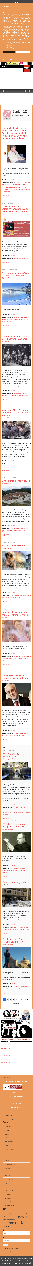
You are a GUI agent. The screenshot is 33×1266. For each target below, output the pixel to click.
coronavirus (15, 1211)
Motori (6, 1184)
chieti (9, 1211)
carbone (25, 392)
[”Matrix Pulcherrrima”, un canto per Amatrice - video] (16, 628)
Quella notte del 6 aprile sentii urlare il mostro (14, 937)
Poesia (6, 1169)
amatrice (17, 653)
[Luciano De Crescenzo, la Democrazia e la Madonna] (16, 691)
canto (23, 653)
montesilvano (10, 1214)
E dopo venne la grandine (15, 879)
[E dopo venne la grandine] (16, 894)
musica (16, 314)
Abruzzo (7, 1142)
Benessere (7, 1124)
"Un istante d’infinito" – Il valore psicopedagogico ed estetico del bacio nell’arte (15, 206)
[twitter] (17, 2)
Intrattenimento (9, 1203)
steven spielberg (23, 463)
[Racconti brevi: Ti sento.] (16, 557)
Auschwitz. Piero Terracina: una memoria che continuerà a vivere (16, 410)
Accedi (6, 1242)
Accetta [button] (23, 52)
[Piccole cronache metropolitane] (16, 768)
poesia (5, 809)
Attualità (7, 1191)
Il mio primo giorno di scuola (16, 477)
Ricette (6, 1127)
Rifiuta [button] (9, 52)
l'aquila (10, 318)
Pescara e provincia (10, 1146)
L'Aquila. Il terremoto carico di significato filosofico (15, 822)
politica (6, 1135)
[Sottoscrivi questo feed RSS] (30, 104)
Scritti (13, 177)
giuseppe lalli (18, 525)
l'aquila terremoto (20, 924)
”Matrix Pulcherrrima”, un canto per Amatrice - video (15, 610)
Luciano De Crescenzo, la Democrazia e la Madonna (15, 673)
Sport (6, 1180)
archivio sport (8, 1188)
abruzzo (5, 1211)
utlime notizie (22, 807)
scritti (16, 805)
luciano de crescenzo (9, 732)
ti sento (5, 594)
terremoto (25, 867)
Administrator (13, 882)
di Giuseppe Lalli (7, 339)
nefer (3, 278)
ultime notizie (23, 255)
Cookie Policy (8, 1112)
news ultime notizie (9, 1217)
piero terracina (26, 461)
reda (3, 211)
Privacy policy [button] (9, 48)
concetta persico (13, 655)
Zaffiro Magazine (9, 1161)
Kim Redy (5, 615)
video (4, 318)
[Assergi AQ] (16, 493)
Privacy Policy (8, 1116)
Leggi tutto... (6, 193)
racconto (28, 592)
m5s (4, 1213)
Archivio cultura (9, 1176)
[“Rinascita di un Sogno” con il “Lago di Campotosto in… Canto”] (16, 291)
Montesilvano (8, 1139)
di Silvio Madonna (7, 545)
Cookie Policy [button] (9, 45)
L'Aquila (6, 1157)
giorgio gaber (20, 809)
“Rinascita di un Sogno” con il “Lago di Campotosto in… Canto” (16, 272)
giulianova (20, 1211)
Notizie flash (8, 1195)
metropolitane (7, 807)
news (16, 255)
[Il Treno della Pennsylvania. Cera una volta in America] (16, 352)
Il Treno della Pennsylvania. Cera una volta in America (15, 334)
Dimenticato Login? (12, 1245)
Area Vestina (8, 1150)
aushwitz (17, 461)
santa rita (12, 809)
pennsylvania (18, 390)
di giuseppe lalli (7, 480)
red (3, 138)
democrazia (20, 732)
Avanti (21, 996)
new (16, 1213)
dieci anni (11, 986)
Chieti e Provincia (9, 1154)
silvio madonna (19, 592)
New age (7, 1173)
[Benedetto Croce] (16, 839)
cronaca (7, 1131)
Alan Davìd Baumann (8, 415)
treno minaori (17, 392)
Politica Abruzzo (9, 1199)
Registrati (7, 1249)
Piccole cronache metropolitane (10, 752)
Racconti (7, 1165)
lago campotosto (8, 316)
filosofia (5, 869)
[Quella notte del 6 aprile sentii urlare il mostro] (16, 954)
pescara (18, 1217)
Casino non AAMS (5, 1046)
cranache (23, 805)
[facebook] (15, 2)
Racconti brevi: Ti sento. (13, 542)
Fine (26, 996)
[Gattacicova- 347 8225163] (16, 1022)
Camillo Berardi (25, 314)
